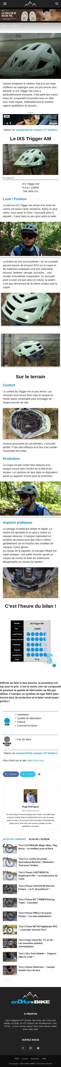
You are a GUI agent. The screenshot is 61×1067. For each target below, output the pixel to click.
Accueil (4, 25)
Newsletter (35, 1058)
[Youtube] (38, 1048)
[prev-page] (4, 980)
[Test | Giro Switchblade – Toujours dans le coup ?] (10, 957)
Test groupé (14, 25)
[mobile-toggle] (4, 4)
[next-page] (9, 980)
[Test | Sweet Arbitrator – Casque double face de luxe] (10, 970)
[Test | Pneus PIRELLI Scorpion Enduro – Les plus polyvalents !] (10, 916)
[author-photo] (30, 803)
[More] (39, 774)
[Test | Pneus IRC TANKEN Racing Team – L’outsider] (10, 903)
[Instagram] (30, 1048)
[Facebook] (23, 1048)
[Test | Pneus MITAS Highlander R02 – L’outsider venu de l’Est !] (10, 930)
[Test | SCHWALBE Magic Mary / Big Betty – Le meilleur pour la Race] (10, 848)
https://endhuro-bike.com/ (30, 811)
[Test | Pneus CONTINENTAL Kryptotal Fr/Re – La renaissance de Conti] (10, 876)
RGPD (17, 1058)
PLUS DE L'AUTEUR (39, 839)
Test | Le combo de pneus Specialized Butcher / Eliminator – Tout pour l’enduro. (37, 862)
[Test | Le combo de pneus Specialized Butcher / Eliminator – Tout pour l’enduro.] (10, 862)
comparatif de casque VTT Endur (36, 129)
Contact (25, 1058)
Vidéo (44, 1058)
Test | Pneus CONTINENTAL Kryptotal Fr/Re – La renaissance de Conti (38, 875)
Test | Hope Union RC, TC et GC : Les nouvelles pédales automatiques (36, 943)
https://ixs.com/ (35, 760)
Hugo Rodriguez (30, 806)
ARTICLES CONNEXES (14, 839)
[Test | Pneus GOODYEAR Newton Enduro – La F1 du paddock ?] (10, 889)
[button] (57, 4)
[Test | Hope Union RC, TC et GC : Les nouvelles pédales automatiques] (10, 943)
